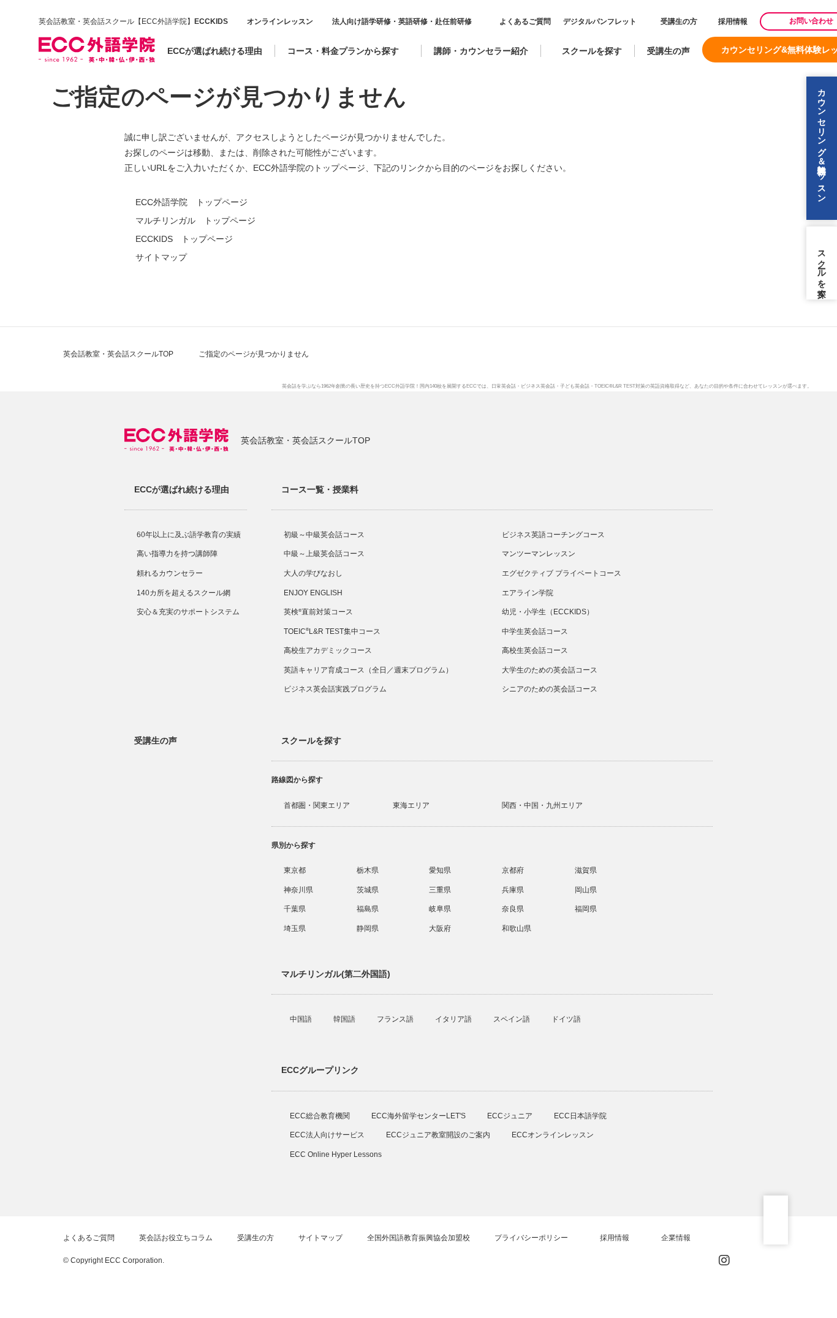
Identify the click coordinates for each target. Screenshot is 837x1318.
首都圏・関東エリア (317, 805)
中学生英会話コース (535, 631)
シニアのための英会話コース (549, 689)
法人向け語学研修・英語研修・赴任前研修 (402, 21)
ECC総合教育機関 (321, 1116)
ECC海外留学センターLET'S (419, 1116)
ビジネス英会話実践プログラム (335, 689)
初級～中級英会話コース (324, 534)
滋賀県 (586, 870)
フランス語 (396, 1019)
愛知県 (440, 870)
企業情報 (676, 1237)
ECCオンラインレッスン (554, 1135)
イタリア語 (454, 1019)
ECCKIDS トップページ (184, 239)
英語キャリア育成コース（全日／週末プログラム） (368, 670)
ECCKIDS (211, 21)
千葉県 (295, 909)
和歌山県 (516, 928)
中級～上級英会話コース (324, 553)
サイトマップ (161, 257)
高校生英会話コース (535, 650)
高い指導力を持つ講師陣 (177, 553)
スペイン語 (512, 1019)
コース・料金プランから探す (343, 51)
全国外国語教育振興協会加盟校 (418, 1237)
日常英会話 (503, 386)
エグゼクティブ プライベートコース (561, 573)
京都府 (513, 870)
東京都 (295, 870)
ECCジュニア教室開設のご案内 (439, 1135)
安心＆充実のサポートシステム (188, 612)
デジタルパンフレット (600, 21)
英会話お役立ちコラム (176, 1237)
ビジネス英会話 (538, 386)
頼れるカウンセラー (170, 573)
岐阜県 (440, 909)
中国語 (302, 1019)
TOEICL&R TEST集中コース (332, 631)
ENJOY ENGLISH (313, 593)
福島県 (368, 909)
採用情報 (732, 21)
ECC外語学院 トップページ (191, 202)
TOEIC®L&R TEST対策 (619, 386)
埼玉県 (295, 928)
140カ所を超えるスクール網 (183, 593)
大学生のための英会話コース (549, 670)
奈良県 (513, 909)
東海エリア (411, 805)
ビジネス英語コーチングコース (553, 534)
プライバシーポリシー (532, 1237)
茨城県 (368, 890)
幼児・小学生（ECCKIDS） (548, 612)
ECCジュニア (510, 1116)
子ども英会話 (574, 386)
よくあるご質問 (525, 21)
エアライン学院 (528, 593)
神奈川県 (298, 890)
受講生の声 (668, 51)
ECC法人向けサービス (328, 1135)
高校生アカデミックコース (328, 650)
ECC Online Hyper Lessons (337, 1154)
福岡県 (586, 909)
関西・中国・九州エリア (542, 805)
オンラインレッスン (280, 21)
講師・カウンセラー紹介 (481, 51)
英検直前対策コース (318, 612)
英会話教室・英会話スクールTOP (118, 354)
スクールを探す (592, 51)
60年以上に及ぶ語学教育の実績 (189, 534)
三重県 (440, 890)
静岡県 (368, 928)
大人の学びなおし (313, 573)
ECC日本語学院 (581, 1116)
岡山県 (586, 890)
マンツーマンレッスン (538, 553)
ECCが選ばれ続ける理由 (214, 51)
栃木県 (368, 870)
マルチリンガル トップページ (195, 220)
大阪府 (440, 928)
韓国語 (345, 1019)
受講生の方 (679, 21)
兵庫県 (513, 890)
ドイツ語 (567, 1019)
